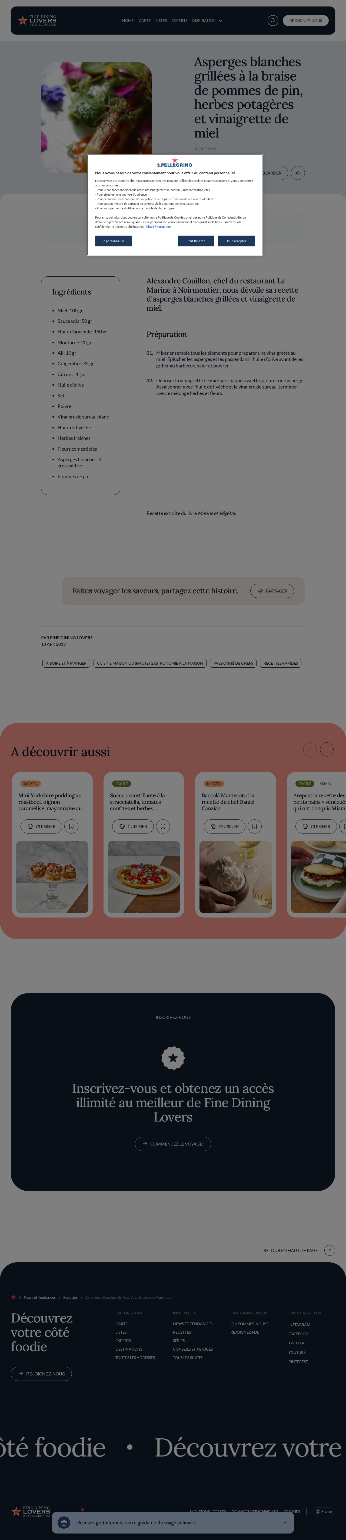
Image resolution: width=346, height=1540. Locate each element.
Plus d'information (158, 226)
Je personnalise (113, 241)
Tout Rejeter (196, 241)
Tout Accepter (236, 241)
